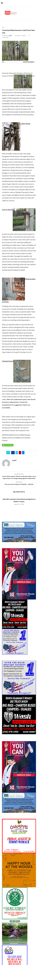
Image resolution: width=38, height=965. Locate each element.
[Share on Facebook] (13, 452)
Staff (10, 35)
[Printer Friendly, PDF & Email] (7, 445)
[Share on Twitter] (17, 452)
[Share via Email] (23, 452)
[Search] (36, 3)
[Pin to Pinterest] (20, 452)
